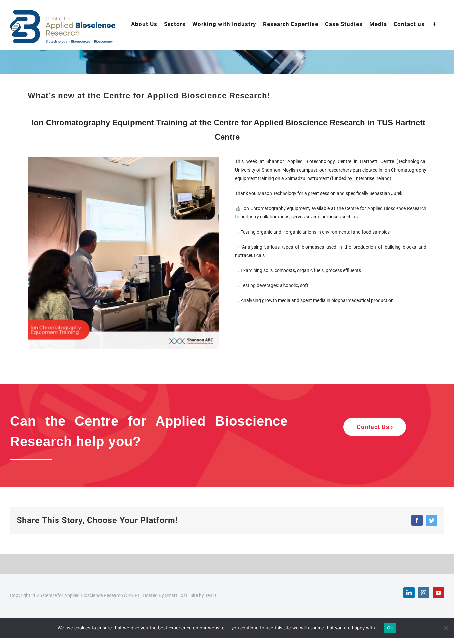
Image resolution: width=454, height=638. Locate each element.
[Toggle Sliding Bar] (434, 23)
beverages (267, 285)
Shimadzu (295, 178)
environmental (337, 232)
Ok (390, 627)
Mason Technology (277, 193)
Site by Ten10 (204, 595)
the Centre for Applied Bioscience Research (381, 208)
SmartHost (176, 595)
